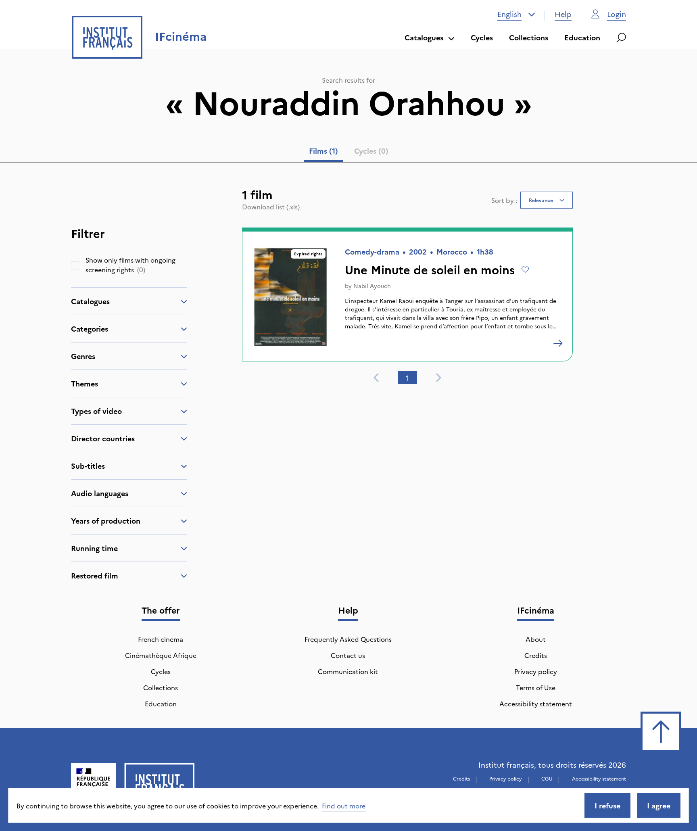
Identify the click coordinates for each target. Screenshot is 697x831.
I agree (658, 805)
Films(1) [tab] (323, 151)
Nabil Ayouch (372, 286)
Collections (528, 37)
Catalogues (424, 37)
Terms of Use (535, 687)
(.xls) (271, 206)
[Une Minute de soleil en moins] (558, 343)
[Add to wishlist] (525, 269)
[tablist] (348, 152)
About (536, 639)
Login (616, 14)
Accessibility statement (535, 703)
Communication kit (348, 671)
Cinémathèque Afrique (160, 655)
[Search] (621, 37)
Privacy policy (535, 671)
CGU (547, 778)
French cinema (160, 639)
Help (563, 14)
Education (582, 37)
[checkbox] (75, 265)
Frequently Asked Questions (348, 639)
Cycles (482, 37)
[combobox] (516, 14)
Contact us (348, 655)
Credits (535, 655)
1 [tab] (407, 378)
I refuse (607, 805)
